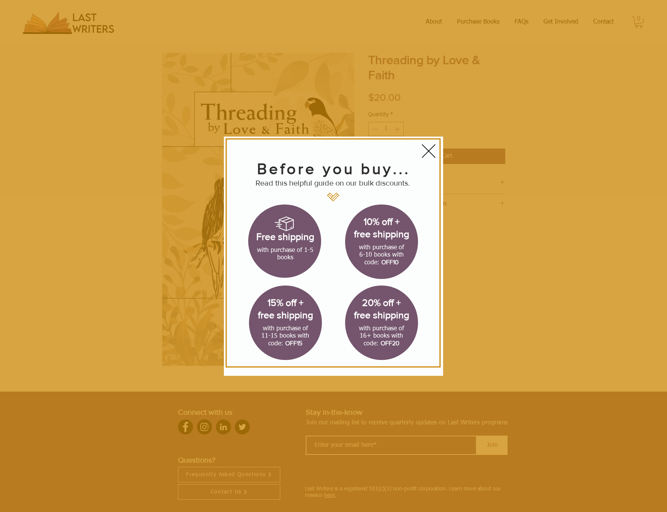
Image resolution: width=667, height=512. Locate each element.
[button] (428, 151)
